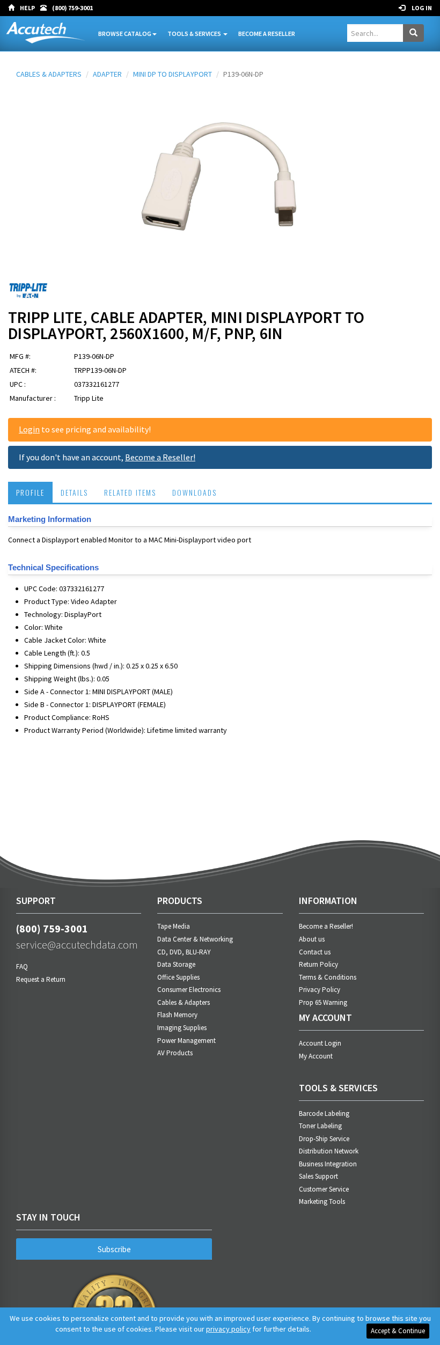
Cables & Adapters (183, 1002)
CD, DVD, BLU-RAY (184, 952)
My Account (316, 1056)
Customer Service (324, 1189)
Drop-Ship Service (324, 1138)
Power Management (186, 1040)
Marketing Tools (322, 1201)
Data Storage (176, 964)
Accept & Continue (398, 1330)
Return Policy (318, 964)
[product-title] (220, 181)
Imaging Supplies (182, 1027)
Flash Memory (177, 1014)
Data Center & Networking (195, 939)
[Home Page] (14, 8)
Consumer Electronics (189, 989)
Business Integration (328, 1163)
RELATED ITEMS (130, 492)
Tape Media (173, 926)
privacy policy (228, 1329)
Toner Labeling (320, 1125)
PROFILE (30, 492)
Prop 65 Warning (323, 1002)
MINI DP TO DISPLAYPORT (172, 74)
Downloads (194, 492)
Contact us (315, 952)
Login (29, 429)
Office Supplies (178, 977)
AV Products (175, 1052)
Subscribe (114, 1249)
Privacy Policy (319, 989)
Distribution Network (328, 1151)
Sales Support (318, 1176)
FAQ (22, 966)
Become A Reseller (266, 34)
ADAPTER (107, 74)
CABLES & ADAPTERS (49, 74)
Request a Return (40, 979)
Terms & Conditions (327, 977)
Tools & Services (194, 34)
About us (312, 939)
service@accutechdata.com (77, 944)
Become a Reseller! (160, 457)
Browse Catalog (124, 34)
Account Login (320, 1043)
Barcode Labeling (324, 1113)
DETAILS (74, 492)
